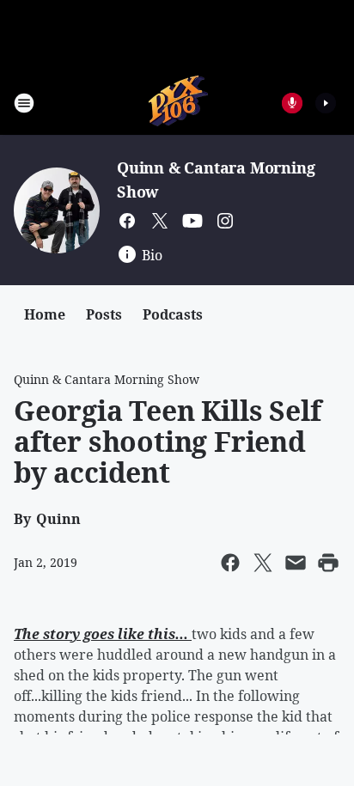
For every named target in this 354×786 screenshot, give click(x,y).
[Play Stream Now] (325, 103)
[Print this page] (328, 563)
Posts (104, 314)
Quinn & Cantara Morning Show (106, 379)
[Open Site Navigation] (24, 103)
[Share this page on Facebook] (230, 563)
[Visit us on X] (160, 220)
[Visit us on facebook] (127, 220)
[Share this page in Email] (296, 563)
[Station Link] (177, 103)
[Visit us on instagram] (225, 220)
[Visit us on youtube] (192, 220)
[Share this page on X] (263, 563)
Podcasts (173, 314)
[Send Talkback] (292, 103)
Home (44, 314)
